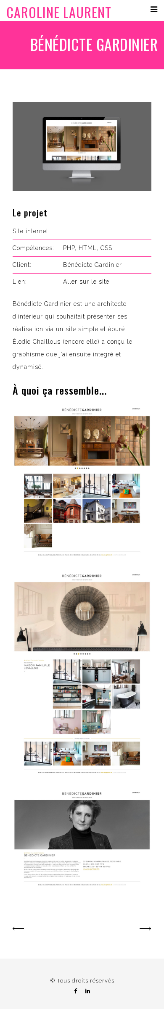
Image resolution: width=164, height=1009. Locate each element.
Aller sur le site (86, 281)
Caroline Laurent (58, 12)
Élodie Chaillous (37, 341)
